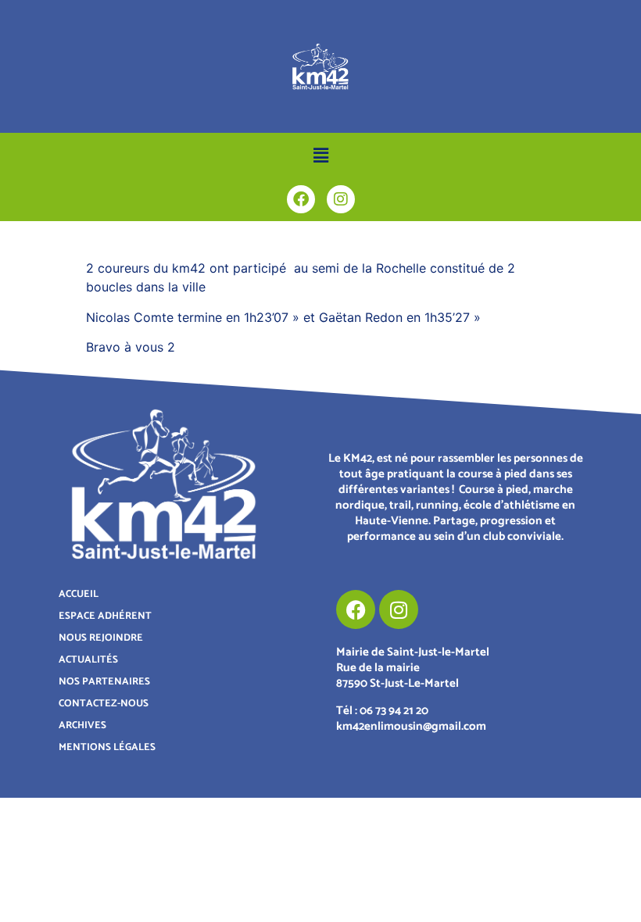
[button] (320, 155)
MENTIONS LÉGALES (107, 747)
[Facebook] (301, 199)
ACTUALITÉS (88, 660)
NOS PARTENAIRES (104, 682)
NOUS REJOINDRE (101, 638)
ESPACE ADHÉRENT (105, 616)
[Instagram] (341, 199)
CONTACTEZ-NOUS (104, 703)
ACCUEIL (78, 594)
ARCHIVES (82, 725)
